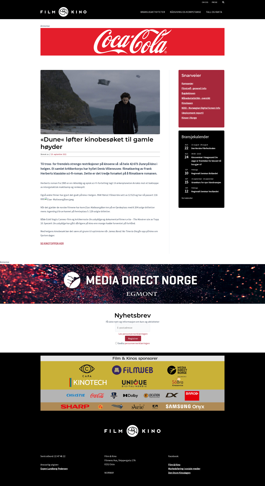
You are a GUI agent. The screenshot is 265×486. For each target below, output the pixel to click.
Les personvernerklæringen (133, 333)
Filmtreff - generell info (194, 88)
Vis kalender (187, 198)
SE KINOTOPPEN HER (52, 243)
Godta (133, 343)
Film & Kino (174, 464)
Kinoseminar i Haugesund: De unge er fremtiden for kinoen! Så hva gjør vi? (206, 161)
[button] (223, 2)
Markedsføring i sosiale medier (184, 468)
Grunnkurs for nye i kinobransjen (206, 182)
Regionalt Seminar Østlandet (204, 173)
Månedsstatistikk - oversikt (196, 98)
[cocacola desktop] (132, 41)
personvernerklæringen (137, 343)
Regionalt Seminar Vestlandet (205, 191)
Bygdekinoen (188, 93)
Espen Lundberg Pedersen (54, 468)
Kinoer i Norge (189, 117)
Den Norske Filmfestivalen (203, 148)
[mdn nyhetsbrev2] (132, 283)
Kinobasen (187, 103)
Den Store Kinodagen (179, 472)
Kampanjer (187, 83)
